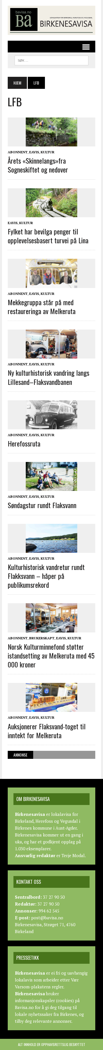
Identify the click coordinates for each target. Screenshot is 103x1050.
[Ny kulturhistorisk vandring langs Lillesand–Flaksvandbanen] (51, 355)
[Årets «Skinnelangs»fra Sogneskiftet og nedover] (51, 142)
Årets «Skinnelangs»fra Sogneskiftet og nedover (38, 165)
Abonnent (17, 152)
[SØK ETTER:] (51, 59)
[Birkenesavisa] (51, 20)
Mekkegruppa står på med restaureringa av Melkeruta (42, 306)
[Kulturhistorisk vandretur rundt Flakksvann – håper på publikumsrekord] (51, 549)
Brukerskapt (41, 638)
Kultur (47, 152)
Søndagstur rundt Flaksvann (42, 505)
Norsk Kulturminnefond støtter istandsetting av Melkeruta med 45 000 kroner (51, 655)
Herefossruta (24, 443)
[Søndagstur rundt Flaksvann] (51, 487)
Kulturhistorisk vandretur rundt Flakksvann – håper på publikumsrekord (46, 576)
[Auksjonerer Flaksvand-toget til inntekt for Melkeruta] (51, 708)
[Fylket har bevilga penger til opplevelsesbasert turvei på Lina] (51, 213)
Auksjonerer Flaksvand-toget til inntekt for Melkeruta (47, 730)
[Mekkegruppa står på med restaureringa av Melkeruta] (51, 284)
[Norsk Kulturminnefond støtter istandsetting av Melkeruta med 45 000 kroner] (51, 628)
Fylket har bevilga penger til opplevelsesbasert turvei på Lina (48, 235)
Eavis (34, 152)
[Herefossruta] (51, 425)
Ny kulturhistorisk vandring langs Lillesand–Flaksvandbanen (48, 377)
